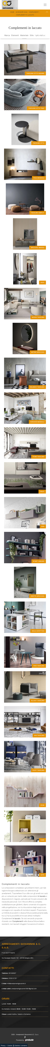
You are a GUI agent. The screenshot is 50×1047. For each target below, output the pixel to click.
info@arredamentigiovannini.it (16, 983)
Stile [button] (32, 35)
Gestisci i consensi (21, 1045)
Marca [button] (7, 35)
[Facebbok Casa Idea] (25, 1037)
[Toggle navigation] (45, 5)
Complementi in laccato (25, 15)
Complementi (34, 12)
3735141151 (13, 978)
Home (12, 12)
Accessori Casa (21, 12)
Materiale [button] (24, 35)
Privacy (3, 1045)
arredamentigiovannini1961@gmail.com (24, 989)
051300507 (12, 973)
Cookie (9, 1045)
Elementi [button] (15, 35)
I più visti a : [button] (40, 35)
